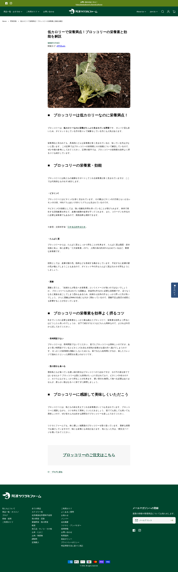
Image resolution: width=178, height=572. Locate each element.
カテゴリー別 (37, 512)
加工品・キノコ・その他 (42, 529)
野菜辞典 (13, 21)
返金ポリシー (66, 539)
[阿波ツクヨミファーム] (83, 11)
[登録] (172, 520)
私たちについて (8, 508)
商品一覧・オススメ (10, 512)
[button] (13, 11)
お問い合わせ (66, 532)
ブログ (5, 515)
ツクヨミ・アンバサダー (71, 525)
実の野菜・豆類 (38, 518)
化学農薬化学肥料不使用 (42, 515)
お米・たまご (37, 532)
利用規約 (64, 535)
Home (4, 21)
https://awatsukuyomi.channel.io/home (89, 4)
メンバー (64, 518)
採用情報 (64, 529)
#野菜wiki (61, 46)
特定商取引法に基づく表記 (72, 546)
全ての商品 (36, 508)
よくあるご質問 (67, 512)
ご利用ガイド (7, 522)
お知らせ (64, 515)
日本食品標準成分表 (77, 227)
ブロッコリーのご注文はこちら (89, 455)
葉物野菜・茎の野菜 (40, 522)
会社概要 (64, 522)
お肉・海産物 (37, 535)
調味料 (34, 539)
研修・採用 (6, 518)
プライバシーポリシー (70, 542)
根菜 (33, 525)
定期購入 (35, 542)
